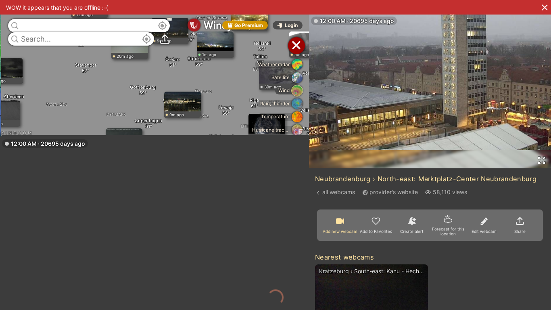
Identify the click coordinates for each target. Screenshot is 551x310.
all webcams (338, 192)
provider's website (393, 192)
